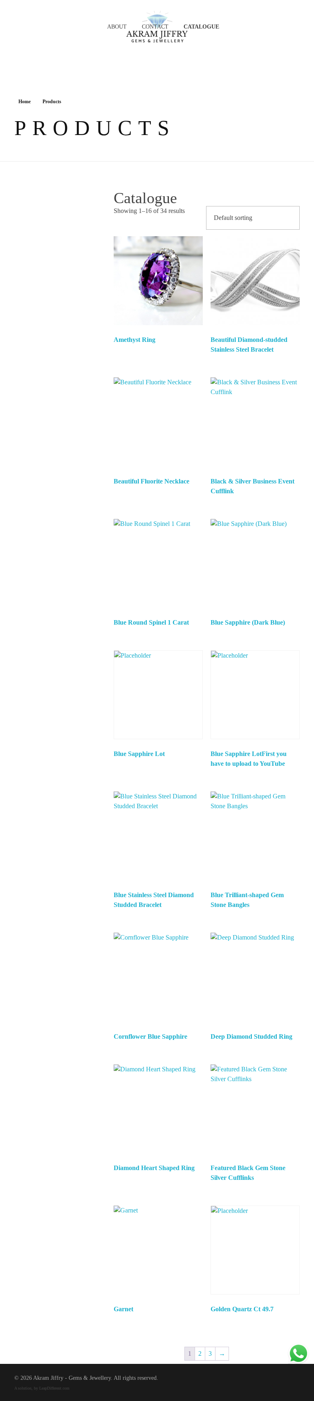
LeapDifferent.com (54, 1388)
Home (24, 101)
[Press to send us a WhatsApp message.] (298, 1353)
